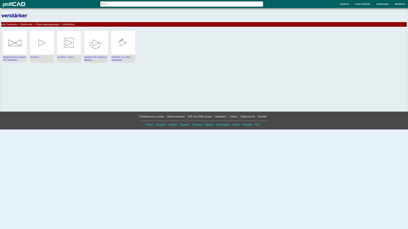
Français (197, 124)
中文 (257, 124)
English (173, 124)
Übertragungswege (47, 24)
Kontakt (262, 116)
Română (247, 124)
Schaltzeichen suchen (151, 116)
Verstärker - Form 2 (65, 57)
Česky (149, 124)
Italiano (209, 124)
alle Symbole (9, 24)
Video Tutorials (362, 4)
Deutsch (161, 124)
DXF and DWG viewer (200, 116)
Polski (236, 124)
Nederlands (222, 124)
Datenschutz (248, 116)
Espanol (184, 124)
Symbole (344, 4)
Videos (234, 116)
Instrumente (382, 4)
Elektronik (26, 24)
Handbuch (400, 4)
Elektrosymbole (176, 116)
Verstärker (68, 24)
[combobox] (181, 4)
